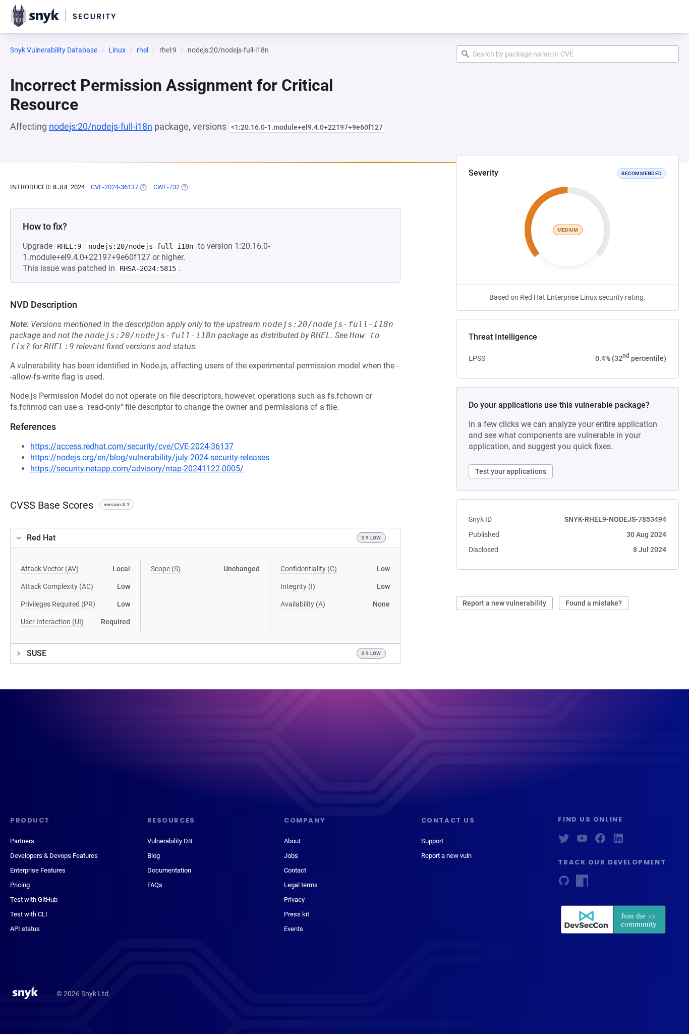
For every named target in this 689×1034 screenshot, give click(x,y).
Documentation (169, 870)
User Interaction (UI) (52, 622)
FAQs (154, 885)
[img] (142, 187)
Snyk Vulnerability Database (53, 50)
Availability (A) (302, 604)
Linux (117, 50)
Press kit (296, 914)
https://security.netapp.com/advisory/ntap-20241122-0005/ (137, 468)
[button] (205, 538)
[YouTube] (582, 841)
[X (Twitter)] (564, 841)
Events (293, 929)
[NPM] (582, 884)
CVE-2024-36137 (114, 187)
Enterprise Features (38, 870)
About (292, 841)
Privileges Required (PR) (58, 604)
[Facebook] (600, 841)
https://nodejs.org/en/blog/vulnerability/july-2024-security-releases (149, 457)
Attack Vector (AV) (50, 569)
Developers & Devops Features (54, 855)
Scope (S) (166, 569)
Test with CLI (28, 914)
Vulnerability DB (169, 841)
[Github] (564, 884)
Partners (22, 841)
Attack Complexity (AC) (57, 586)
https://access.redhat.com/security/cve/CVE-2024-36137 (132, 446)
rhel (142, 50)
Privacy (294, 899)
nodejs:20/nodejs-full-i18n (100, 126)
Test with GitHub (34, 899)
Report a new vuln (446, 855)
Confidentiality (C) (308, 569)
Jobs (291, 855)
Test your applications (510, 471)
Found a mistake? (593, 603)
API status (25, 929)
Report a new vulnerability (504, 603)
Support (432, 841)
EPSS (477, 358)
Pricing (20, 885)
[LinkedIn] (618, 841)
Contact (295, 870)
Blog (153, 855)
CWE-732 (166, 187)
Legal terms (301, 885)
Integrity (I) (297, 586)
